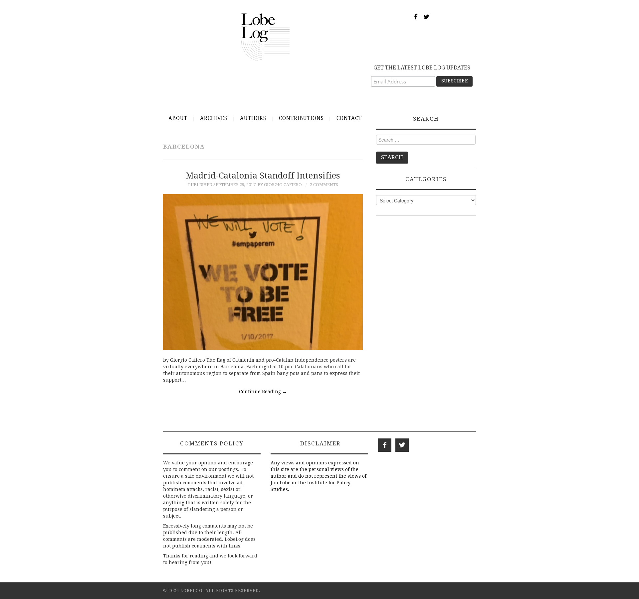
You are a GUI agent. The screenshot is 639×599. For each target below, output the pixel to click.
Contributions (301, 118)
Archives (213, 118)
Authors (253, 118)
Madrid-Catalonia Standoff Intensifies (263, 175)
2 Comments (324, 184)
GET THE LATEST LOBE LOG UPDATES (421, 67)
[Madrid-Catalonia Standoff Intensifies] (263, 272)
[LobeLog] (265, 37)
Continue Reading (263, 391)
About (177, 118)
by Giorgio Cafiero (280, 184)
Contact (349, 118)
